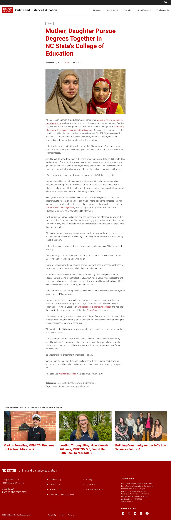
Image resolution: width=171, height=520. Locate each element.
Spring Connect (94, 310)
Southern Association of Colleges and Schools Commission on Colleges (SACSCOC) (137, 488)
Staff (67, 62)
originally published (67, 374)
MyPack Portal (92, 484)
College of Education (66, 383)
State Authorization (94, 489)
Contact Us (55, 484)
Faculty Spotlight (163, 10)
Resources (71, 515)
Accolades (127, 10)
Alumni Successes (144, 10)
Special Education (83, 386)
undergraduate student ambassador (94, 307)
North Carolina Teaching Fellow (60, 207)
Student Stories (112, 10)
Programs (97, 10)
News (79, 383)
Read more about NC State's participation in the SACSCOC (134, 499)
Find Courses (56, 489)
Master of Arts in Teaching (62, 386)
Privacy (89, 479)
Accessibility (55, 479)
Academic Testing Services (62, 494)
